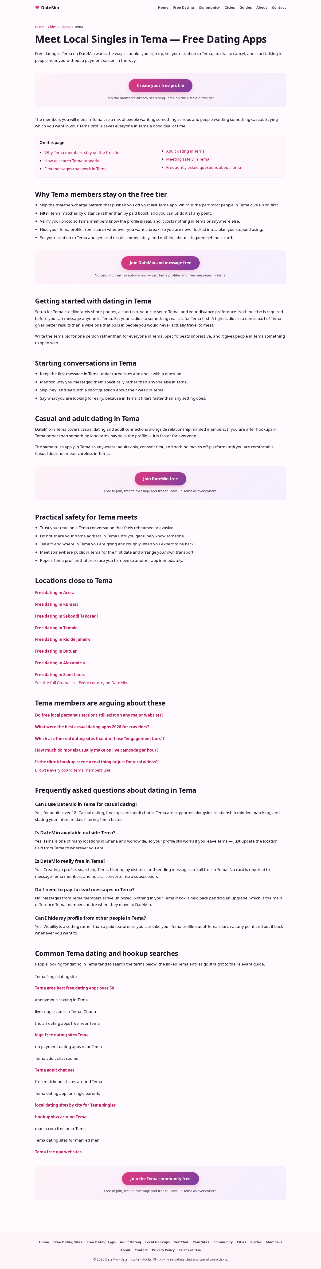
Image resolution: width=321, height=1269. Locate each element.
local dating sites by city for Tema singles (75, 1105)
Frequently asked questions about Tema (203, 167)
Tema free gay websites (58, 1152)
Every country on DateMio (103, 682)
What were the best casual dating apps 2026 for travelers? (92, 726)
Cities (230, 7)
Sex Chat (181, 1242)
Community (209, 7)
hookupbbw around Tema (60, 1116)
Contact (279, 7)
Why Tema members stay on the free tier (82, 152)
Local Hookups (157, 1242)
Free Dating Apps (101, 1242)
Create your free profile (160, 85)
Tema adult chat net (54, 1070)
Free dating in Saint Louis (60, 674)
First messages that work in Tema (75, 168)
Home (163, 7)
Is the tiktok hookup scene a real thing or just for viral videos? (96, 762)
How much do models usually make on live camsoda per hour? (96, 750)
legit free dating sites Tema (62, 1034)
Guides (245, 7)
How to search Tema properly (71, 160)
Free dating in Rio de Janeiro (63, 639)
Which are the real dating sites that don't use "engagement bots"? (99, 738)
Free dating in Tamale (56, 628)
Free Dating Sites (67, 1242)
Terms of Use (190, 1250)
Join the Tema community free (160, 1178)
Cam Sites (201, 1242)
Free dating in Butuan (56, 651)
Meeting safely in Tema (187, 159)
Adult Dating (130, 1242)
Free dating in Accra (54, 592)
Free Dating (183, 7)
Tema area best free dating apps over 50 (74, 988)
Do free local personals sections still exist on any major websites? (99, 715)
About (261, 7)
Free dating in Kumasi (56, 604)
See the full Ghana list (55, 682)
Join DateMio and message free (160, 262)
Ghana (65, 26)
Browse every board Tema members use (72, 770)
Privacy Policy (163, 1250)
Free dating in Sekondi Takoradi (66, 616)
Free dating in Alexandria (60, 663)
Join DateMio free (160, 478)
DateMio (47, 7)
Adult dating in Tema (185, 151)
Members (274, 1242)
